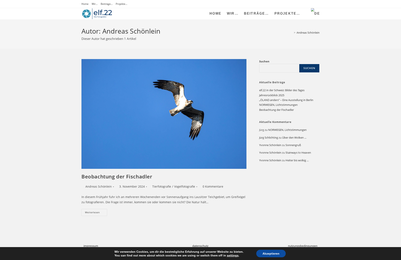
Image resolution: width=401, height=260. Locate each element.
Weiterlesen (96, 211)
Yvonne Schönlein (270, 145)
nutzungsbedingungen (302, 245)
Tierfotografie (161, 186)
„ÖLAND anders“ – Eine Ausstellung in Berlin (286, 100)
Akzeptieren (271, 253)
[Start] (292, 32)
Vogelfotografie (184, 186)
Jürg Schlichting (268, 137)
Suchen (264, 61)
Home (85, 4)
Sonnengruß (293, 145)
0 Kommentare (213, 186)
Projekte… (121, 4)
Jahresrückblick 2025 (271, 95)
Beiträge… (107, 4)
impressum (91, 245)
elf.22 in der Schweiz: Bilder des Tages (282, 90)
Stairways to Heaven (298, 152)
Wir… (95, 4)
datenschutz (200, 245)
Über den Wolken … (294, 137)
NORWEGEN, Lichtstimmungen (278, 105)
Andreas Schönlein (308, 32)
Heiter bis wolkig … (297, 160)
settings (233, 255)
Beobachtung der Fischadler (116, 176)
